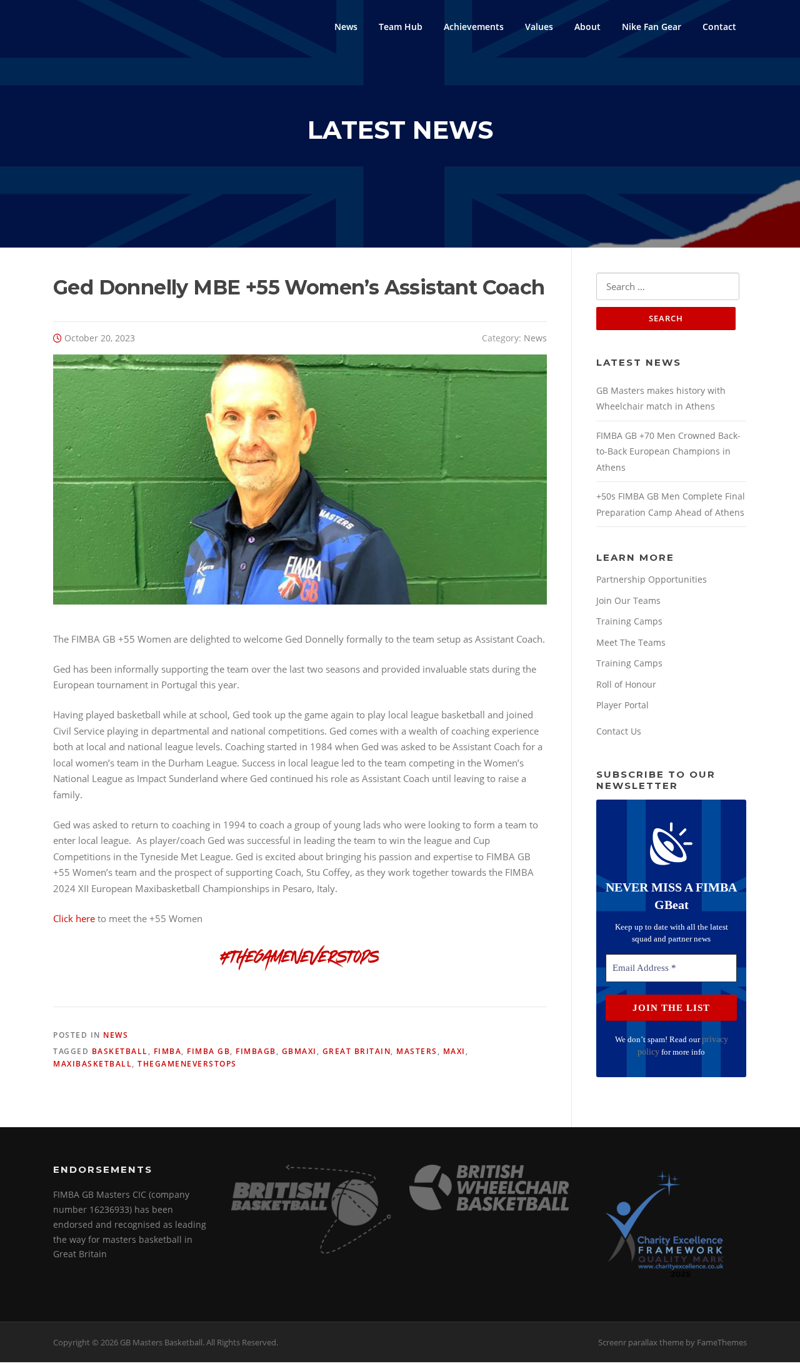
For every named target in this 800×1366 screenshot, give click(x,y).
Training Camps (629, 621)
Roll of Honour (626, 684)
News (346, 27)
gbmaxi (299, 1051)
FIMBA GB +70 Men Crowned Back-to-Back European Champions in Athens (668, 451)
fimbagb (256, 1051)
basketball (120, 1051)
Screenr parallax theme (641, 1342)
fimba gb (208, 1051)
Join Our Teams (628, 600)
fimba (168, 1051)
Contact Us (618, 731)
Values (539, 27)
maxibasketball (92, 1063)
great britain (356, 1051)
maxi (454, 1051)
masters (417, 1051)
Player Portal (622, 705)
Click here (74, 918)
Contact (719, 27)
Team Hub (400, 27)
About (587, 27)
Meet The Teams (631, 642)
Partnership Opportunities (651, 579)
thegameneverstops (187, 1063)
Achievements (474, 27)
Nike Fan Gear (651, 27)
